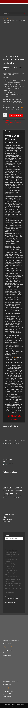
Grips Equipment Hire (11, 570)
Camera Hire (6, 122)
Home (4, 19)
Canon (15, 357)
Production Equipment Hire (13, 586)
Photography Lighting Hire (13, 583)
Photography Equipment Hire (15, 19)
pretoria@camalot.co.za (10, 688)
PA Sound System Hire (12, 581)
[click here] (14, 419)
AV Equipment (9, 566)
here (21, 107)
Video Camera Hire (11, 552)
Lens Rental (8, 561)
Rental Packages (10, 592)
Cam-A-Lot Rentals (11, 704)
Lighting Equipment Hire (12, 554)
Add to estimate (16, 115)
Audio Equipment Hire (11, 557)
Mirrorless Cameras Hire (15, 122)
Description (9, 131)
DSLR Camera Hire (19, 120)
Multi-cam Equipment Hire (13, 579)
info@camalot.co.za (9, 647)
